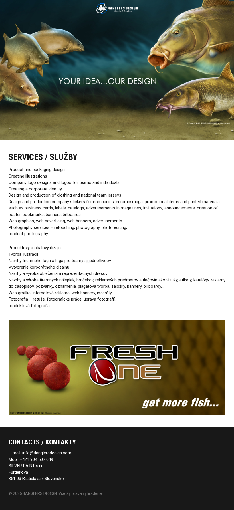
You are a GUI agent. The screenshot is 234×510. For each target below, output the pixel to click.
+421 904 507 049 (36, 459)
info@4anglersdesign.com (46, 452)
